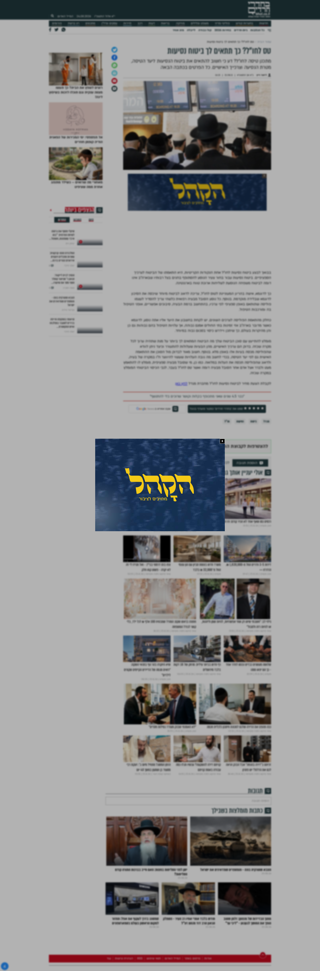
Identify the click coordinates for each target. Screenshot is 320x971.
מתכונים (90, 23)
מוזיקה (180, 23)
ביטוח (253, 479)
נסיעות (240, 479)
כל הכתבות (257, 30)
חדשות (263, 23)
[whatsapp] (114, 123)
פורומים (57, 23)
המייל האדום (65, 16)
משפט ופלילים (200, 23)
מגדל (266, 479)
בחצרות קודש (244, 23)
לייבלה (191, 30)
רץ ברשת (73, 23)
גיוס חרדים (240, 30)
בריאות (165, 23)
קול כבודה (204, 30)
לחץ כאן (181, 441)
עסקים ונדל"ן (109, 23)
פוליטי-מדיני (222, 23)
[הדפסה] (114, 130)
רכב (140, 23)
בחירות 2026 (222, 30)
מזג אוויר (178, 30)
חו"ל (227, 479)
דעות (152, 23)
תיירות (127, 23)
